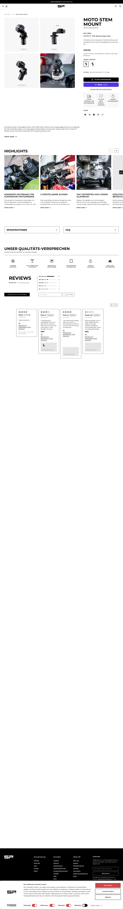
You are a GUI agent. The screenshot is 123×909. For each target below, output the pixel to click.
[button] (49, 276)
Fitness (36, 868)
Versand (56, 860)
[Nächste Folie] (116, 151)
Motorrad (37, 863)
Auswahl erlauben (108, 891)
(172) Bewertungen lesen (101, 36)
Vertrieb (75, 868)
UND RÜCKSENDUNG (61, 2)
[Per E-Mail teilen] (98, 114)
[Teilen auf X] (89, 114)
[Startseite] (61, 6)
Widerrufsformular (59, 868)
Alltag (36, 871)
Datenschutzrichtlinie (104, 879)
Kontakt (56, 873)
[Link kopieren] (102, 114)
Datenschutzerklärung (80, 873)
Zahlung (56, 863)
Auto (35, 866)
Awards (75, 863)
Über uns (76, 860)
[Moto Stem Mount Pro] (92, 64)
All (13, 14)
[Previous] (112, 305)
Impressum (76, 871)
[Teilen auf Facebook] (85, 114)
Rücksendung (58, 866)
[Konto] (6, 6)
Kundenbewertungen (60, 871)
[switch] (52, 905)
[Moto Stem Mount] (86, 64)
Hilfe (54, 876)
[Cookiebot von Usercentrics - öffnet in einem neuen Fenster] (12, 905)
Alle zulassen (108, 885)
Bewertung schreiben (17, 294)
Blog (55, 879)
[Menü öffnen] (3, 6)
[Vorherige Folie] (111, 151)
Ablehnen (108, 897)
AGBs (75, 876)
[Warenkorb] (120, 6)
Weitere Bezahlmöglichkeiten (101, 89)
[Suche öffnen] (116, 6)
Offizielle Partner (78, 866)
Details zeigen (95, 905)
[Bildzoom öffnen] (21, 34)
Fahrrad (36, 860)
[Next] (116, 305)
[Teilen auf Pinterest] (94, 114)
